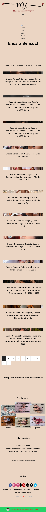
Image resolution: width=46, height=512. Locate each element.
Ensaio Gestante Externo (20, 65)
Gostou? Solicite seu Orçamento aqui (23, 460)
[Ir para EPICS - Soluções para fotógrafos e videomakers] (23, 497)
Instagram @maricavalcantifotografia (23, 377)
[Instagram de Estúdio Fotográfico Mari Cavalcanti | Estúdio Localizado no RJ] (14, 485)
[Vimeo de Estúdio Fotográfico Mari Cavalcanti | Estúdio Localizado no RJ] (35, 485)
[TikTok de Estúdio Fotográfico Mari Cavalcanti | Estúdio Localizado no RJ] (21, 485)
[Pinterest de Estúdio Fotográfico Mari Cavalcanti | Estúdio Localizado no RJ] (32, 485)
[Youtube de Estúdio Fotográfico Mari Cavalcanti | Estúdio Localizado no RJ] (24, 485)
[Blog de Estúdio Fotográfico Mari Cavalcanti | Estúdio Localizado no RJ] (28, 485)
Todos (7, 65)
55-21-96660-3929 (23, 446)
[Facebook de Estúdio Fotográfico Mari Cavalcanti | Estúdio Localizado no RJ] (10, 485)
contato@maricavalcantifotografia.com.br (23, 449)
